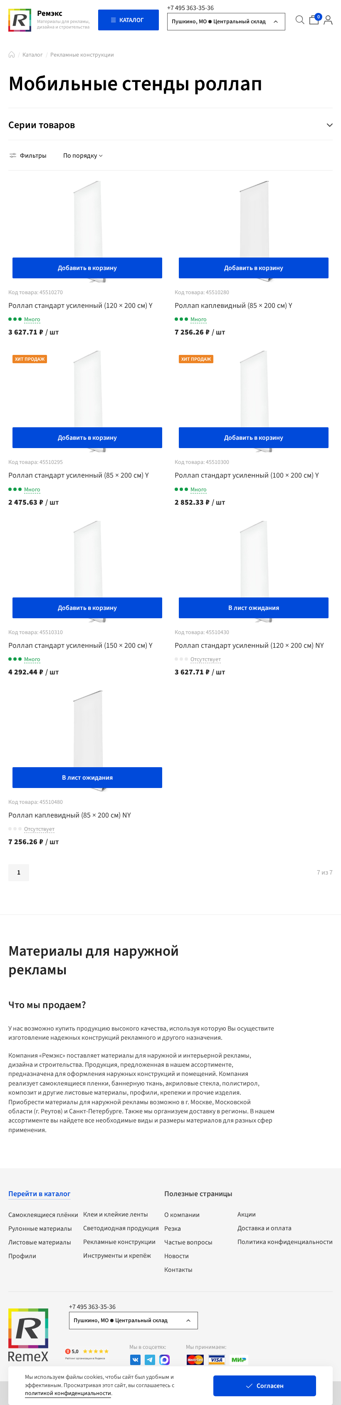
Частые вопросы (188, 1242)
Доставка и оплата (264, 1228)
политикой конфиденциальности (68, 1393)
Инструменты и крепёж (117, 1255)
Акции (246, 1214)
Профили (22, 1256)
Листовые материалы (39, 1242)
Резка (172, 1228)
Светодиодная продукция (121, 1228)
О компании (182, 1214)
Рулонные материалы (40, 1228)
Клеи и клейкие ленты (115, 1214)
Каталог (32, 55)
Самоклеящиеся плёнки (43, 1214)
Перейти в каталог (39, 1194)
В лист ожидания (253, 607)
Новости (176, 1256)
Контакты (178, 1269)
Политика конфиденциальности (285, 1241)
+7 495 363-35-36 (190, 7)
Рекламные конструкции (82, 55)
